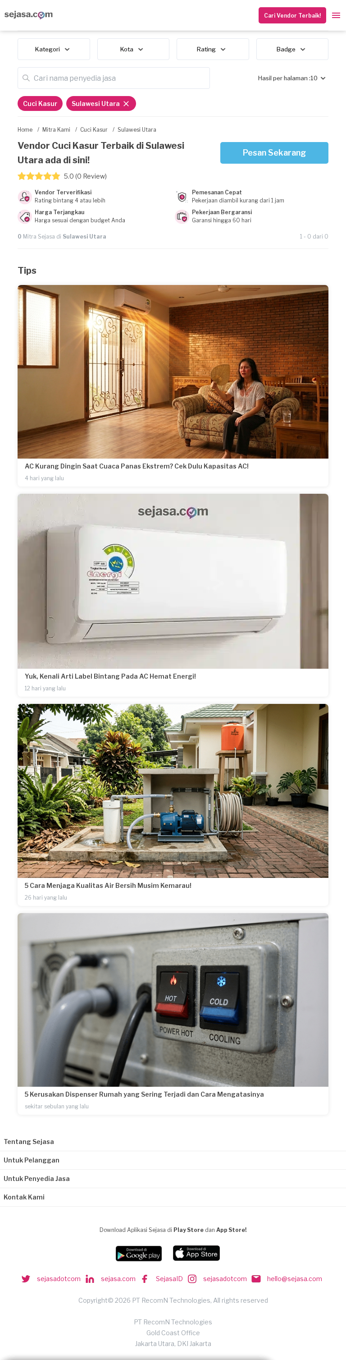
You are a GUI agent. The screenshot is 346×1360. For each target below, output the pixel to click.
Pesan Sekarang (274, 152)
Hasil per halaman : (284, 78)
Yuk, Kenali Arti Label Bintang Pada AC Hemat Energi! (110, 676)
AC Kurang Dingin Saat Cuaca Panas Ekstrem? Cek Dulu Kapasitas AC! (137, 466)
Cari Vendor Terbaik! (292, 15)
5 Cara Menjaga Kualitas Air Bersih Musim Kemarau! (108, 885)
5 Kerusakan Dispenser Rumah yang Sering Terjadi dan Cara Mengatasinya (144, 1094)
